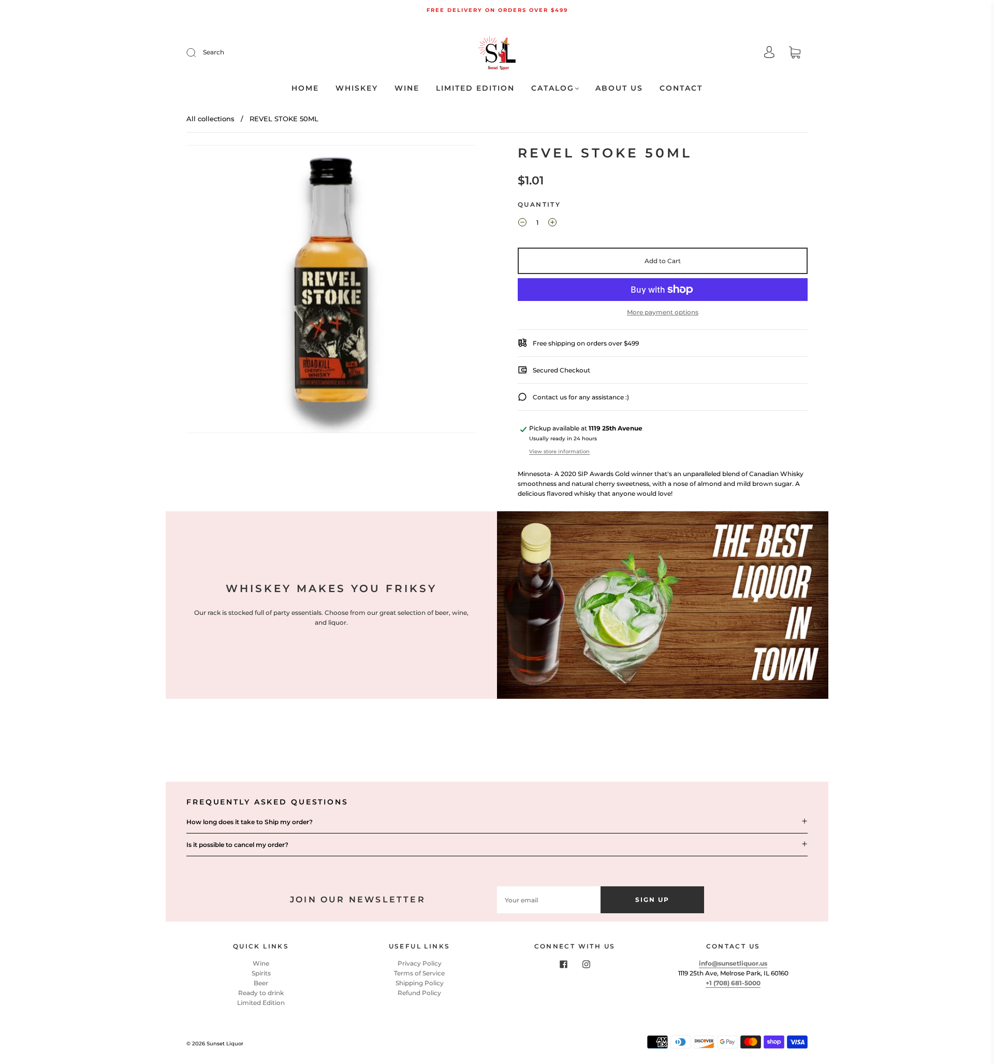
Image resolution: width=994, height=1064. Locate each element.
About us (619, 88)
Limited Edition (475, 88)
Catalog (552, 88)
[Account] (769, 53)
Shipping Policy (420, 983)
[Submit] (197, 52)
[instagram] (586, 964)
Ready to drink (261, 993)
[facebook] (563, 964)
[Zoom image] (331, 291)
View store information (559, 451)
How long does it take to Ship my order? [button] (249, 822)
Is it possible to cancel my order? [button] (237, 845)
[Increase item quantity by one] (552, 223)
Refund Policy (419, 993)
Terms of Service (419, 973)
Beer (261, 983)
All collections (210, 118)
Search (213, 52)
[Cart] (795, 53)
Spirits (261, 973)
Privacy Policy (420, 963)
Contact (681, 88)
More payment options (662, 312)
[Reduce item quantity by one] (522, 223)
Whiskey (356, 88)
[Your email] (549, 899)
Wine (406, 88)
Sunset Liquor (225, 1043)
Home (305, 88)
